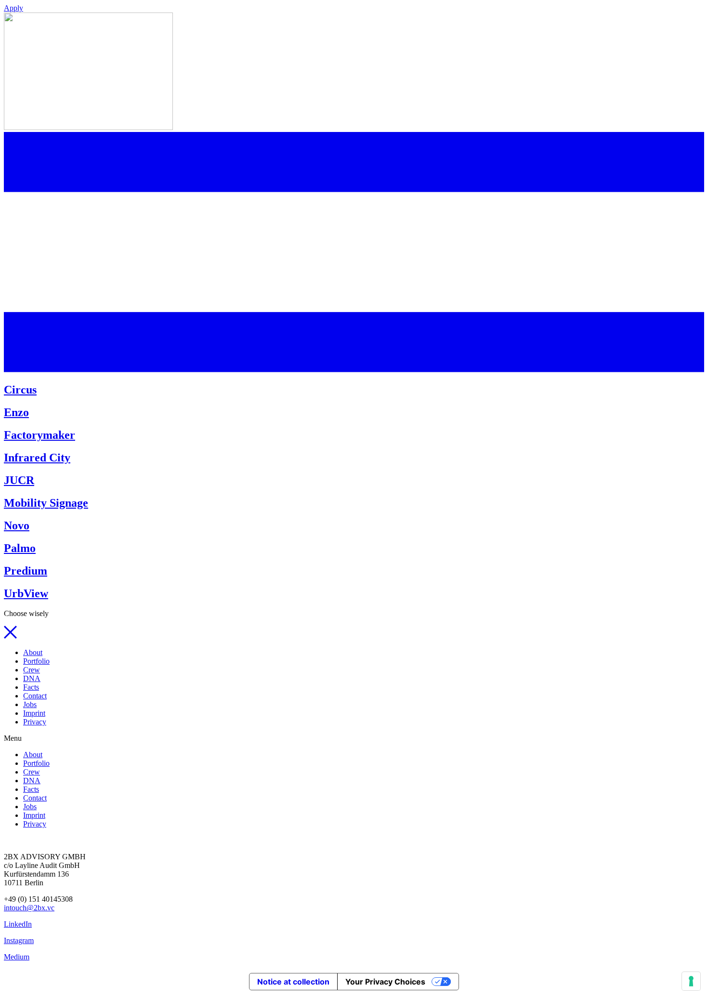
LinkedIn (18, 924)
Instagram (19, 940)
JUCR (19, 480)
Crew (31, 670)
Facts (31, 687)
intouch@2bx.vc (29, 908)
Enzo (16, 412)
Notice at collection (293, 981)
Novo (16, 525)
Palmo (20, 548)
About (32, 652)
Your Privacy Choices (385, 981)
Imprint (34, 713)
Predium (25, 571)
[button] (13, 8)
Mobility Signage (46, 503)
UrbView (26, 593)
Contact (35, 696)
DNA (31, 678)
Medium (16, 957)
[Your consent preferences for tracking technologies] (691, 981)
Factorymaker (39, 435)
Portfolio (36, 661)
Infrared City (37, 457)
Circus (20, 389)
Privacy (34, 722)
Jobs (30, 704)
